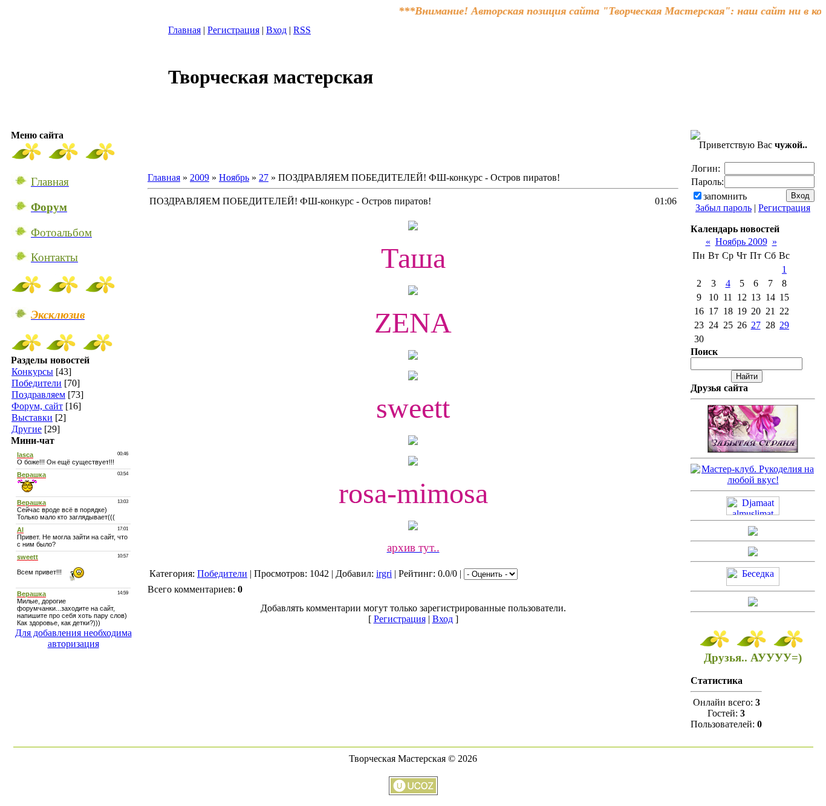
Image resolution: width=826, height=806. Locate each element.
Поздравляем (38, 394)
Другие (26, 429)
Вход (276, 30)
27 (263, 177)
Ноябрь (234, 177)
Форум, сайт (37, 406)
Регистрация (233, 30)
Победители (36, 383)
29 (784, 325)
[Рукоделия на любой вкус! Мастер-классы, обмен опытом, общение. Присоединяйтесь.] (753, 480)
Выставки (32, 417)
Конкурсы (32, 371)
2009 (199, 177)
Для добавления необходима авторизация (73, 638)
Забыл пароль (723, 208)
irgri (384, 573)
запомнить (725, 196)
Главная (184, 30)
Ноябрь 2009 (741, 241)
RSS (302, 30)
